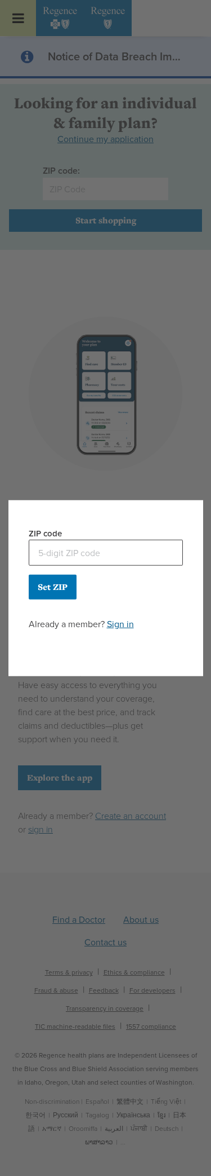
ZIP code (45, 533)
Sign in (120, 624)
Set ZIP (53, 587)
